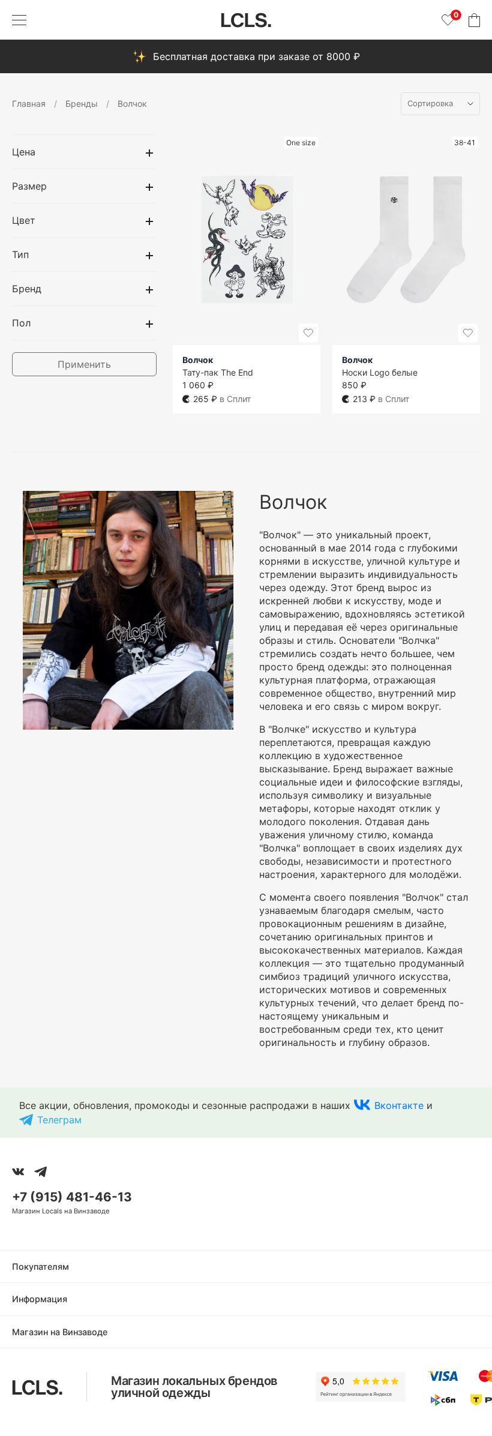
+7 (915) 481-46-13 (72, 1196)
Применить (84, 364)
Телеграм (59, 1120)
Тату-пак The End (217, 372)
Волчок (197, 360)
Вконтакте (399, 1105)
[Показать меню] (19, 20)
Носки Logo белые (380, 372)
